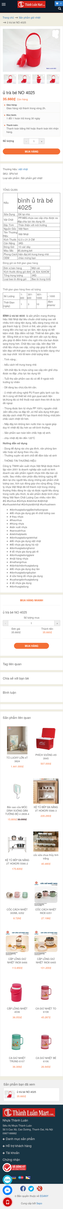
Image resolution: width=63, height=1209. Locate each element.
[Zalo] (7, 1180)
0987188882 (10, 1133)
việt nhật (23, 169)
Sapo (39, 1203)
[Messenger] (7, 1190)
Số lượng (8, 141)
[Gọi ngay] (7, 1202)
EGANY (44, 1196)
